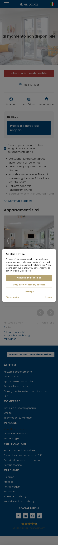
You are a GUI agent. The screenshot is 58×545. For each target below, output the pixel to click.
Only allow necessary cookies (29, 284)
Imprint (48, 297)
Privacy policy (12, 297)
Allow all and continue (29, 277)
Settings (29, 291)
